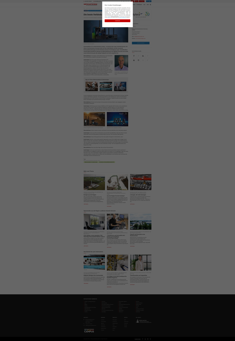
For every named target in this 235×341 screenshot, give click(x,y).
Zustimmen (117, 20)
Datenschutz (128, 24)
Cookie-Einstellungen (122, 17)
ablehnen (109, 17)
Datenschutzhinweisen (115, 16)
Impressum (124, 24)
